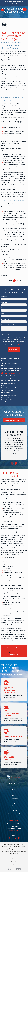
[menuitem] (14, 364)
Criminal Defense (14, 798)
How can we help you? (7, 325)
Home (14, 793)
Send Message (14, 349)
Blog (14, 803)
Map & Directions (14, 820)
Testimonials (14, 801)
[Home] (13, 9)
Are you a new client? (7, 319)
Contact (14, 806)
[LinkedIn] (15, 838)
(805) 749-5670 (14, 783)
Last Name (4, 302)
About (14, 795)
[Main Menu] (2, 9)
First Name (4, 296)
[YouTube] (19, 838)
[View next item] (16, 463)
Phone (3, 308)
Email (2, 313)
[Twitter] (9, 838)
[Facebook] (12, 838)
